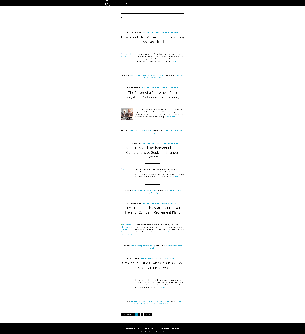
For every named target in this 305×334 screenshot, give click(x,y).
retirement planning (155, 77)
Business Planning (135, 75)
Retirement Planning (159, 75)
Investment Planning (149, 301)
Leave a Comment (170, 32)
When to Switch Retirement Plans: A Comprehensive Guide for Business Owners (152, 152)
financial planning (151, 303)
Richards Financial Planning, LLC (119, 3)
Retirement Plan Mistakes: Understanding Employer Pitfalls (152, 39)
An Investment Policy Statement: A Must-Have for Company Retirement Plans (152, 210)
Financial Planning (146, 75)
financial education (175, 190)
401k (176, 75)
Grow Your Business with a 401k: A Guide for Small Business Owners (152, 265)
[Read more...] (177, 61)
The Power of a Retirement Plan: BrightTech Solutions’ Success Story (152, 94)
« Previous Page (126, 314)
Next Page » (148, 314)
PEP (167, 130)
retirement (172, 130)
